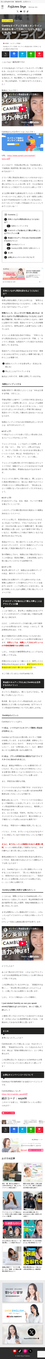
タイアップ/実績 (7, 21)
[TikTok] (27, 11)
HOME (7, 43)
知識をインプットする (18, 226)
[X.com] (18, 11)
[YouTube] (21, 11)
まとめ (9, 252)
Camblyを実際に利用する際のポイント (24, 248)
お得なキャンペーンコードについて (20, 257)
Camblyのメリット (16, 244)
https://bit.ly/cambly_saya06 (13, 1094)
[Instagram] (24, 11)
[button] (17, 215)
